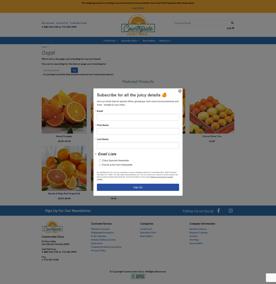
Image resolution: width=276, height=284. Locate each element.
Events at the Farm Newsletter (117, 164)
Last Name (103, 139)
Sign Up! (138, 187)
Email (100, 111)
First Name (103, 125)
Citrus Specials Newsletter (115, 160)
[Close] (180, 91)
